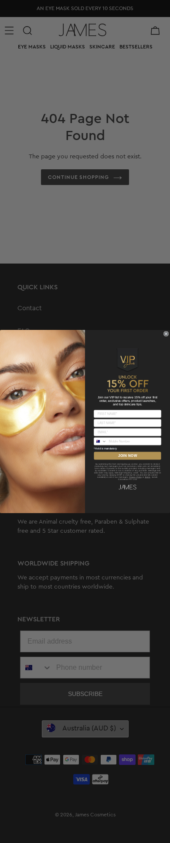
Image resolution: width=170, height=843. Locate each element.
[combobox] (100, 441)
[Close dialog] (166, 334)
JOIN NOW (127, 456)
